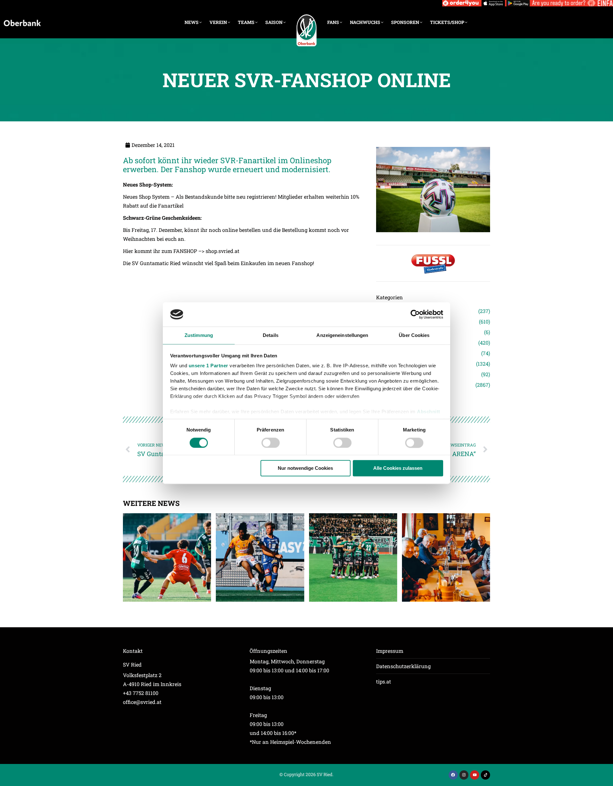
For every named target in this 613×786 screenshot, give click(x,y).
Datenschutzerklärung (403, 666)
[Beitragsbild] (167, 557)
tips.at (383, 681)
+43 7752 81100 (140, 693)
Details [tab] (270, 335)
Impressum (389, 650)
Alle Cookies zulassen (397, 468)
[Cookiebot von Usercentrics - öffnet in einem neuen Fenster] (415, 314)
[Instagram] (464, 775)
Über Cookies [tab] (414, 335)
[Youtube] (474, 775)
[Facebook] (453, 775)
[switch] (270, 443)
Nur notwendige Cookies (305, 468)
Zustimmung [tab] (199, 335)
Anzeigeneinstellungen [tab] (342, 335)
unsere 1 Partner (208, 366)
